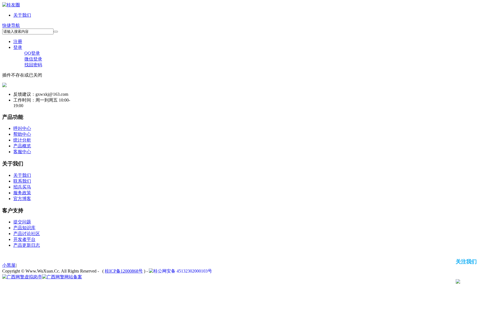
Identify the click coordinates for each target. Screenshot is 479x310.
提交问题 (22, 222)
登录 (17, 47)
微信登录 (33, 59)
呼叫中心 (22, 128)
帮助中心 (22, 134)
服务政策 (22, 192)
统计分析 (22, 140)
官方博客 (22, 198)
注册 (17, 41)
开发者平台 (24, 239)
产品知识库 (24, 227)
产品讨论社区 (26, 233)
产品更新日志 (26, 245)
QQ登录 (32, 53)
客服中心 (22, 151)
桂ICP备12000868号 (124, 271)
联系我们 (22, 181)
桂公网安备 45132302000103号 (182, 271)
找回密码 (33, 64)
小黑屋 (9, 265)
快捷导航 (11, 25)
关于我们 (22, 15)
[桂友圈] (11, 4)
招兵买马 (22, 187)
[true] (55, 31)
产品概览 (22, 145)
